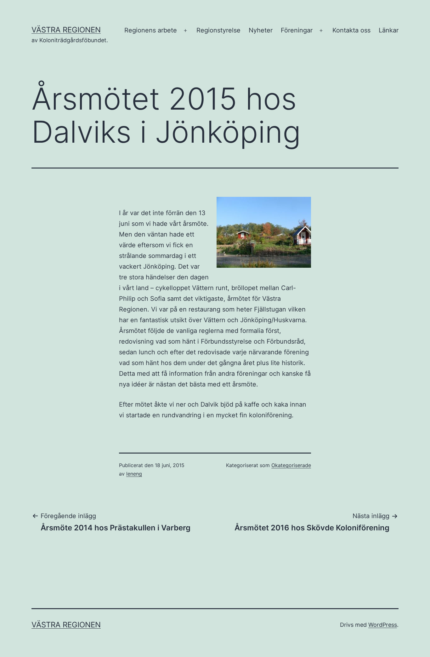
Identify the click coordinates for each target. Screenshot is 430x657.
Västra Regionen (66, 29)
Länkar (389, 30)
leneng (134, 474)
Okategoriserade (291, 465)
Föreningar (297, 30)
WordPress (382, 624)
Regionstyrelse (218, 30)
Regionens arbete (150, 30)
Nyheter (261, 30)
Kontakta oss (351, 30)
